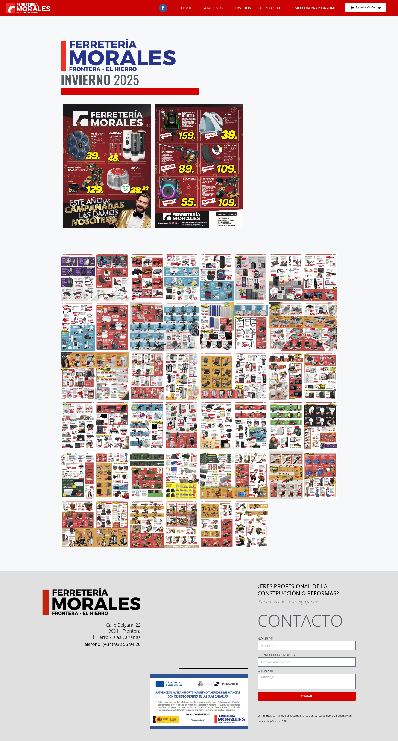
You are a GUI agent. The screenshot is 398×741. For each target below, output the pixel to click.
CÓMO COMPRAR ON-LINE (312, 8)
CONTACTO (270, 8)
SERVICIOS (242, 8)
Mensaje (265, 671)
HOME (186, 8)
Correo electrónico (277, 655)
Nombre (265, 639)
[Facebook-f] (163, 8)
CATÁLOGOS (212, 8)
